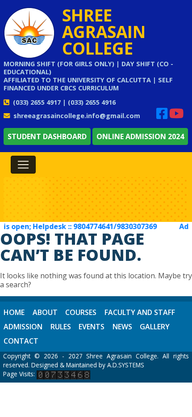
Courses (80, 312)
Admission (23, 327)
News (122, 327)
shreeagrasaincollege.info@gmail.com (76, 115)
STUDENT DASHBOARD (47, 136)
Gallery (155, 327)
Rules (60, 327)
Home (14, 312)
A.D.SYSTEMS (125, 365)
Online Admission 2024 (140, 136)
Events (91, 327)
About (45, 312)
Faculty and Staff (139, 312)
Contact (21, 341)
